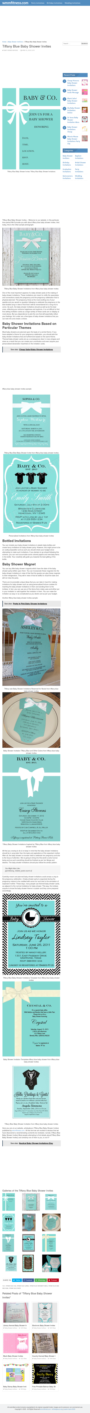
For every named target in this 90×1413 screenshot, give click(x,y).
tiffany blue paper (15, 1288)
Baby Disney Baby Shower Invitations (17, 1386)
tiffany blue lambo (23, 1286)
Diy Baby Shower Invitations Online (73, 110)
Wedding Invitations (72, 3)
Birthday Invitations (54, 3)
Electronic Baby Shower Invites (43, 1325)
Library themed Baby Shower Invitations (18, 1325)
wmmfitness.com (15, 3)
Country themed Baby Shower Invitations (47, 1356)
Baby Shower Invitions (11, 50)
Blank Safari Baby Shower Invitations (72, 100)
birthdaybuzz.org (57, 1409)
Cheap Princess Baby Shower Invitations (73, 83)
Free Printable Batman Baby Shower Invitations (49, 1386)
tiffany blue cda (11, 1286)
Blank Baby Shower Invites (13, 1356)
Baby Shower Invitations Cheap (72, 129)
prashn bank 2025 (69, 1409)
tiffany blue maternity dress (39, 1286)
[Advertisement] (45, 24)
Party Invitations (37, 3)
